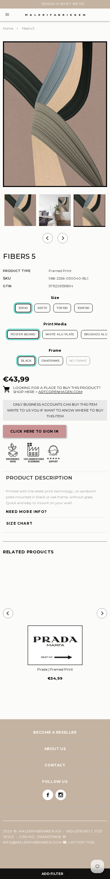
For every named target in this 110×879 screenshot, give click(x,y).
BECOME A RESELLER (55, 732)
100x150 (83, 308)
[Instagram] (60, 795)
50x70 (42, 308)
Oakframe (51, 361)
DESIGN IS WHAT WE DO (55, 4)
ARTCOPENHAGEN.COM (60, 392)
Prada (55, 669)
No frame (78, 361)
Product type (17, 271)
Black (26, 361)
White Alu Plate (60, 334)
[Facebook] (48, 795)
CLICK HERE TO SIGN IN (34, 431)
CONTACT (55, 765)
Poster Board (23, 334)
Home (8, 28)
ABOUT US (55, 749)
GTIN (7, 286)
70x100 (62, 308)
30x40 (23, 308)
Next (6, 5)
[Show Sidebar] (55, 873)
